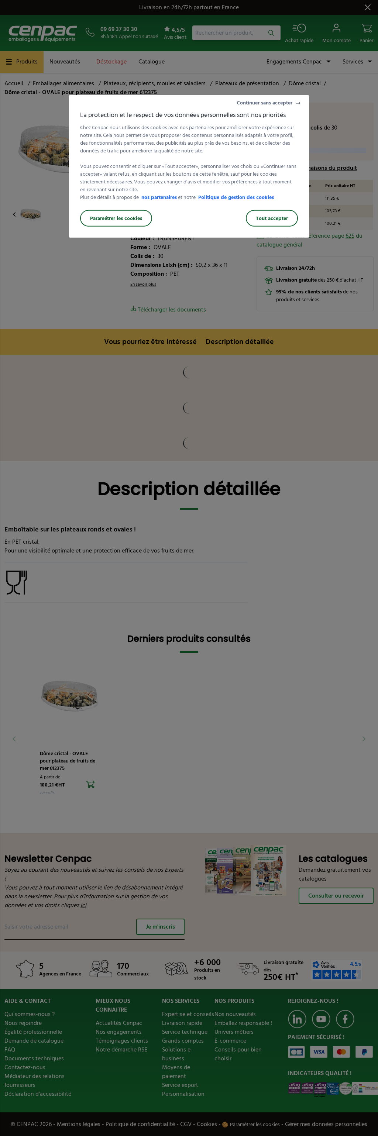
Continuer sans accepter (264, 103)
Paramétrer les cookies (116, 218)
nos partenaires (159, 197)
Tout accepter (272, 218)
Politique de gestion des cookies (236, 197)
